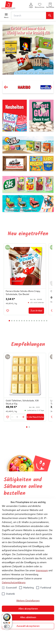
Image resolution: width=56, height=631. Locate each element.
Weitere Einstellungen (28, 600)
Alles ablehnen (28, 617)
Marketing (28, 587)
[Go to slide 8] (26, 320)
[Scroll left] (4, 87)
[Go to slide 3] (14, 320)
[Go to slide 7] (24, 320)
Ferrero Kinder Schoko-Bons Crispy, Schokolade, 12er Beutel (23, 293)
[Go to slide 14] (41, 320)
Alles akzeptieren (28, 608)
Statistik (10, 593)
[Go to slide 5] (19, 320)
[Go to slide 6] (21, 320)
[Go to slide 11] (34, 320)
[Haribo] (24, 87)
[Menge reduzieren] (13, 417)
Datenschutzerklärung (13, 582)
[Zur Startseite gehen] (8, 5)
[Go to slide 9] (29, 320)
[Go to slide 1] (9, 320)
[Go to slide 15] (44, 320)
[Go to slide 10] (31, 320)
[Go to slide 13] (39, 320)
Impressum (42, 570)
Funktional (45, 587)
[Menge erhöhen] (23, 417)
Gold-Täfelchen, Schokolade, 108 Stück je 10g (22, 402)
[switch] (7, 626)
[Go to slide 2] (11, 320)
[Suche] (50, 15)
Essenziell (11, 587)
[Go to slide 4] (16, 320)
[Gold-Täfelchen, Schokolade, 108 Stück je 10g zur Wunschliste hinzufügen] (7, 417)
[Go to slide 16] (46, 320)
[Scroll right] (51, 87)
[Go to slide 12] (36, 320)
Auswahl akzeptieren (28, 626)
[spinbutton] (18, 416)
